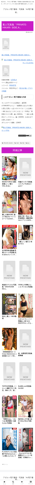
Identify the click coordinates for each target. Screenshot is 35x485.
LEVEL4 (14, 80)
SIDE (17, 143)
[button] (31, 330)
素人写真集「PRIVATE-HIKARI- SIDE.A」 (16, 55)
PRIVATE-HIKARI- (8, 143)
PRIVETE (12, 85)
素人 (26, 88)
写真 (23, 143)
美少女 (21, 88)
